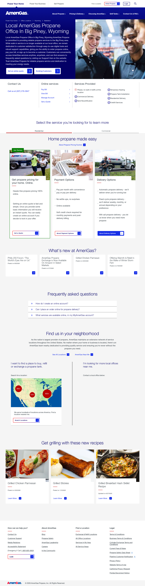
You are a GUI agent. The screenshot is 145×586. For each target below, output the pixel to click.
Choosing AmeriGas (97, 14)
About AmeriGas (49, 528)
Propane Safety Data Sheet (121, 553)
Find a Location (96, 3)
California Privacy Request (120, 569)
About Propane (58, 14)
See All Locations (59, 354)
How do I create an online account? (52, 303)
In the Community (48, 551)
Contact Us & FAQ (130, 14)
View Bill (44, 93)
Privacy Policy (115, 561)
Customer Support (15, 538)
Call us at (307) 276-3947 (18, 91)
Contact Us (12, 534)
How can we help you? (18, 528)
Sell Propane (59, 4)
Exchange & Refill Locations (86, 534)
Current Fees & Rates (118, 548)
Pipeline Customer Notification (123, 557)
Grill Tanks (114, 14)
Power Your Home (15, 4)
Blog (43, 534)
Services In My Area (83, 542)
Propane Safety (47, 538)
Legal (112, 528)
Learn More (12, 498)
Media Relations (14, 542)
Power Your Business (38, 4)
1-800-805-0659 (27, 551)
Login (127, 4)
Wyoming (38, 21)
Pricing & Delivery (76, 14)
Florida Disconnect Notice (120, 573)
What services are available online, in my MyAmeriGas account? (65, 315)
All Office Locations (83, 538)
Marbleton (47, 21)
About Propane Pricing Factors (70, 145)
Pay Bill (44, 89)
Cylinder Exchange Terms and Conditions (121, 543)
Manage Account (47, 98)
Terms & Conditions (117, 534)
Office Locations (26, 21)
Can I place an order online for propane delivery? (58, 309)
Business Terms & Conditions (121, 538)
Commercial (106, 131)
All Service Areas (82, 547)
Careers (45, 547)
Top (143, 573)
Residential (39, 131)
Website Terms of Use (118, 565)
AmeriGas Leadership (50, 542)
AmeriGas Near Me (82, 354)
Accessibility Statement (17, 547)
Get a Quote (45, 102)
